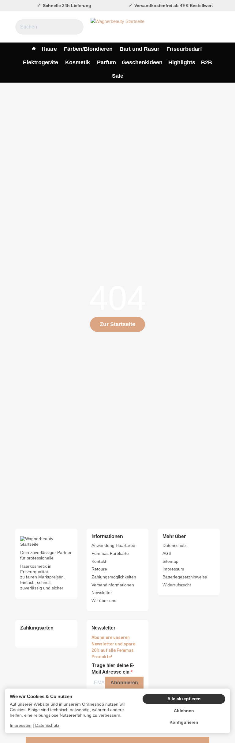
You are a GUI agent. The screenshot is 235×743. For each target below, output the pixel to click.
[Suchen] (75, 27)
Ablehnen (184, 710)
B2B (206, 62)
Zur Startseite (117, 324)
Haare (49, 49)
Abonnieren (124, 682)
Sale (117, 76)
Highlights (181, 62)
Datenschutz (47, 725)
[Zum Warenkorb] (214, 27)
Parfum (106, 62)
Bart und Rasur (139, 49)
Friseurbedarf (184, 49)
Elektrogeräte (40, 62)
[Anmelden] (200, 27)
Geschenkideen (142, 62)
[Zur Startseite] (117, 27)
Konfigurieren (184, 722)
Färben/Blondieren (88, 49)
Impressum (21, 725)
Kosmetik (77, 62)
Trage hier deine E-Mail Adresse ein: (113, 669)
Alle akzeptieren (184, 699)
